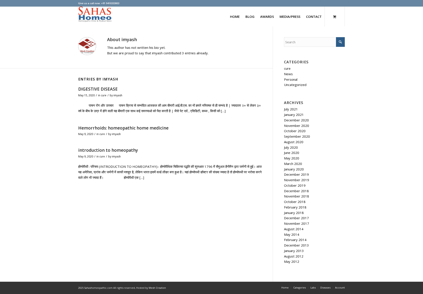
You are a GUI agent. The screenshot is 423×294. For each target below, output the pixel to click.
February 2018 (295, 207)
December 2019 (296, 174)
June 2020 (291, 152)
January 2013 (294, 250)
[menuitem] (235, 16)
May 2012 (291, 261)
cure (103, 95)
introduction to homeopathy (108, 150)
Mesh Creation (157, 287)
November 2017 (296, 223)
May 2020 (291, 158)
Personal (290, 79)
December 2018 (296, 191)
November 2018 (296, 196)
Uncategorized (295, 84)
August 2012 (293, 256)
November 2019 (296, 180)
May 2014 (291, 234)
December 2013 (296, 245)
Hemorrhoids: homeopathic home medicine (123, 128)
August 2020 (293, 142)
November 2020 (296, 125)
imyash (117, 95)
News (288, 74)
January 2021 (294, 114)
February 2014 (295, 239)
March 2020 (293, 163)
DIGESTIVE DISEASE (98, 89)
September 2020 (297, 136)
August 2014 (293, 229)
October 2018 (295, 201)
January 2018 (294, 212)
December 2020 (296, 120)
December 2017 (296, 218)
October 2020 (295, 131)
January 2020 (294, 169)
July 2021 (291, 109)
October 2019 (295, 185)
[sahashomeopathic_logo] (95, 16)
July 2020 (291, 147)
